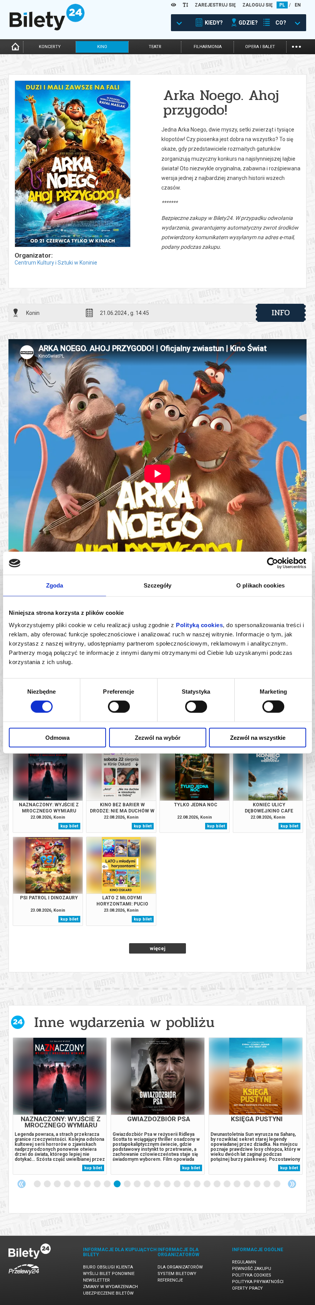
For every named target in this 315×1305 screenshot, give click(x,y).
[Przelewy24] (23, 1275)
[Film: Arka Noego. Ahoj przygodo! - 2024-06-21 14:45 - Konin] (72, 164)
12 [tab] (147, 1184)
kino (102, 46)
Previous (21, 1184)
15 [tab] (177, 1184)
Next (292, 1184)
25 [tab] (277, 1184)
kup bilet (69, 826)
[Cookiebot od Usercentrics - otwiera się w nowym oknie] (272, 563)
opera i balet (260, 46)
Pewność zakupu (251, 1268)
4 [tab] (67, 1184)
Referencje (170, 1280)
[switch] (119, 707)
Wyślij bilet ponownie (108, 1273)
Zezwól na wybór (158, 737)
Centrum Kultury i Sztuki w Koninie (56, 263)
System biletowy (177, 1273)
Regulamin (244, 1262)
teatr (155, 46)
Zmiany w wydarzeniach (110, 1286)
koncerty (50, 46)
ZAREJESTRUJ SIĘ (215, 5)
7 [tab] (97, 1184)
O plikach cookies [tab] (260, 585)
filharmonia (208, 46)
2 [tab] (47, 1184)
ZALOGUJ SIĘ (257, 5)
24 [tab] (267, 1184)
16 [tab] (187, 1184)
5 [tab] (77, 1184)
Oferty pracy (247, 1288)
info (281, 312)
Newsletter (96, 1280)
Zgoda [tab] (54, 585)
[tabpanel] (60, 1106)
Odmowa (57, 737)
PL (282, 5)
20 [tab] (227, 1184)
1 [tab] (37, 1184)
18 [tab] (207, 1184)
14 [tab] (167, 1184)
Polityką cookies (199, 624)
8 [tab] (107, 1184)
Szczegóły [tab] (158, 585)
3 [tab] (57, 1184)
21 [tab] (237, 1184)
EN (298, 5)
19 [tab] (217, 1184)
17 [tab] (197, 1184)
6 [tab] (87, 1184)
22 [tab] (247, 1184)
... (296, 46)
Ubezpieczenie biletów (108, 1293)
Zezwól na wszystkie (257, 737)
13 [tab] (157, 1184)
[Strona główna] (47, 28)
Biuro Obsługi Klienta (108, 1267)
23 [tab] (257, 1184)
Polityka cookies (251, 1275)
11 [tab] (137, 1184)
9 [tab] (117, 1184)
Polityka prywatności (258, 1281)
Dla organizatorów (180, 1267)
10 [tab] (127, 1184)
